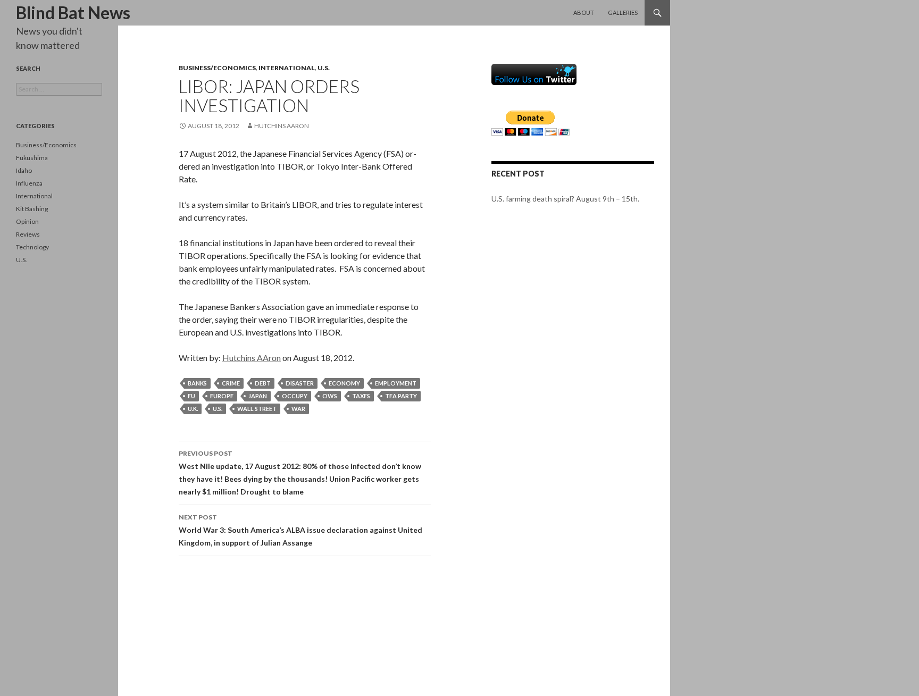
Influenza (29, 183)
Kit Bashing (32, 209)
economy (344, 383)
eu (191, 395)
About (583, 12)
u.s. (217, 408)
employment (395, 383)
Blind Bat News (73, 12)
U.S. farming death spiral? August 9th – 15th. (565, 198)
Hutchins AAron (281, 126)
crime (231, 383)
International (286, 68)
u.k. (193, 408)
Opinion (27, 221)
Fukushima (32, 158)
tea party (401, 395)
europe (221, 395)
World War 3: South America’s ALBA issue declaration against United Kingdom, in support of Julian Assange (300, 530)
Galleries (623, 12)
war (298, 408)
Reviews (28, 234)
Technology (32, 247)
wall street (257, 408)
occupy (294, 395)
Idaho (24, 170)
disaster (300, 383)
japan (257, 395)
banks (197, 383)
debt (263, 383)
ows (329, 395)
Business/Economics (217, 68)
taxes (361, 395)
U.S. (324, 68)
